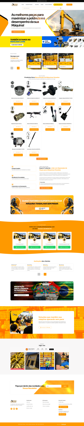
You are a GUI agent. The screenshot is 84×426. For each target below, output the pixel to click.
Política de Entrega (46, 402)
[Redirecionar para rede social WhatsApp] (17, 409)
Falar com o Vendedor (45, 187)
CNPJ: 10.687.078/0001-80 (40, 424)
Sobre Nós (37, 4)
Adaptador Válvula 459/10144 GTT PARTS (65, 98)
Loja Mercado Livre (30, 406)
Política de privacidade (46, 404)
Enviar (65, 386)
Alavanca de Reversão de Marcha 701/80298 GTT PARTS (48, 124)
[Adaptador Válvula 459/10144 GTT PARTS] (65, 88)
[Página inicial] (15, 4)
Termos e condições (46, 406)
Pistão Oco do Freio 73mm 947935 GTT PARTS (17, 98)
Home (23, 4)
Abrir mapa (63, 414)
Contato (42, 4)
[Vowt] (61, 424)
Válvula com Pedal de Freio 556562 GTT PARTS (33, 98)
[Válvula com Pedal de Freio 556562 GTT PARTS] (34, 88)
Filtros (29, 66)
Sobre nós (28, 402)
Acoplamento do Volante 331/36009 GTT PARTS (49, 98)
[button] (18, 68)
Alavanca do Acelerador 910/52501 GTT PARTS (65, 124)
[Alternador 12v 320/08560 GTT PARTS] (18, 139)
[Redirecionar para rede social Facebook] (14, 409)
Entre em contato (29, 408)
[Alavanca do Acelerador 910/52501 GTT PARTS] (65, 114)
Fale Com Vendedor (48, 4)
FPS (45, 66)
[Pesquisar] (61, 8)
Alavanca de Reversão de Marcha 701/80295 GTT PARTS (32, 124)
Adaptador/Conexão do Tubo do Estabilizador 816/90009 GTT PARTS (17, 124)
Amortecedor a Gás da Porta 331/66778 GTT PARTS (33, 149)
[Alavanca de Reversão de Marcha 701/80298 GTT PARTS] (50, 114)
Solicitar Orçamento (19, 129)
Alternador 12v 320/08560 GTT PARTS (18, 149)
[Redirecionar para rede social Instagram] (11, 409)
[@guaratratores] (27, 349)
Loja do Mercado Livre (58, 4)
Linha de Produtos (30, 404)
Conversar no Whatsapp (45, 327)
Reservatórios (62, 66)
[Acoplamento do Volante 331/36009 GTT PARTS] (50, 88)
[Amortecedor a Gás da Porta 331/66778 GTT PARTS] (34, 139)
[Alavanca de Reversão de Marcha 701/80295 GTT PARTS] (34, 114)
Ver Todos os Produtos (42, 158)
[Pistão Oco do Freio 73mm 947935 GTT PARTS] (18, 88)
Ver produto (18, 101)
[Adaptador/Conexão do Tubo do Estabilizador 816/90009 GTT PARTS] (18, 114)
